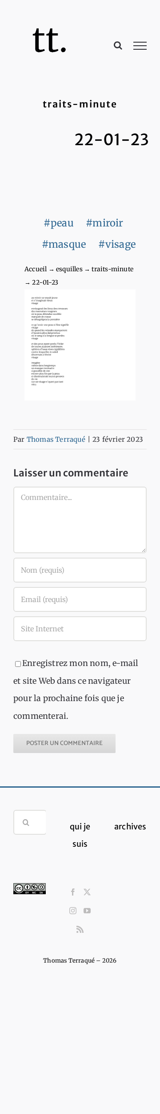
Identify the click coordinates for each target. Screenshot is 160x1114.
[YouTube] (87, 910)
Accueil (35, 269)
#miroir (104, 223)
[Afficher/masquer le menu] (140, 46)
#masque (64, 244)
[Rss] (80, 929)
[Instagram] (72, 910)
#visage (117, 244)
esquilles (69, 269)
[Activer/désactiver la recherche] (118, 45)
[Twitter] (87, 892)
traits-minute (112, 269)
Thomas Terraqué (56, 439)
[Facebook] (72, 892)
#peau (59, 223)
